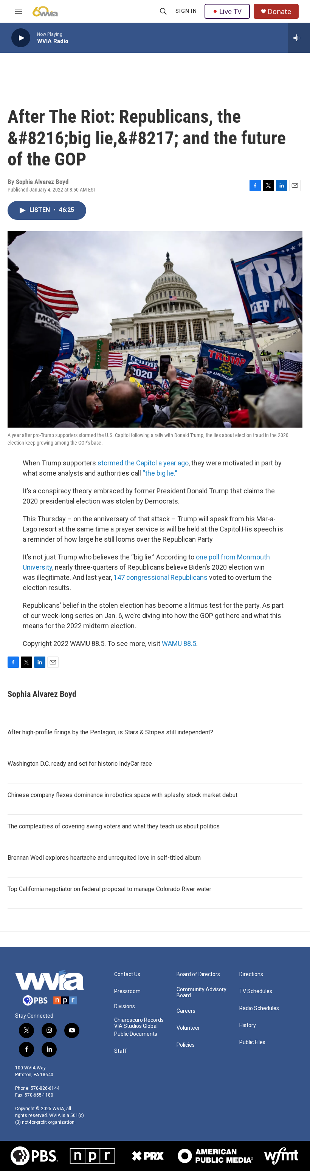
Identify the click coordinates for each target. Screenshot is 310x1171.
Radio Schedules (259, 1008)
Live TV (230, 11)
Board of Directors (198, 974)
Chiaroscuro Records (139, 1020)
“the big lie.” (160, 473)
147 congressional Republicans (160, 577)
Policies (186, 1045)
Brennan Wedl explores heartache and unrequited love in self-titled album (104, 857)
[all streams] (299, 38)
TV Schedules (255, 991)
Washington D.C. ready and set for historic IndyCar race (80, 763)
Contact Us (127, 974)
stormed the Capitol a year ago (143, 463)
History (247, 1025)
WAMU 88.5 (179, 643)
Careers (186, 1011)
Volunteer (188, 1028)
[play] (21, 38)
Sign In (186, 11)
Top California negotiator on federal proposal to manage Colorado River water (109, 889)
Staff (120, 1051)
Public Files (252, 1042)
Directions (251, 974)
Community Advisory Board (201, 992)
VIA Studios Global (136, 1026)
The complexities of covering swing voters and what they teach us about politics (114, 826)
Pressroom (127, 991)
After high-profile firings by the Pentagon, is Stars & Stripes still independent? (110, 732)
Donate (279, 11)
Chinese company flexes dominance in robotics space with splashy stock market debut (122, 795)
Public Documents (135, 1034)
